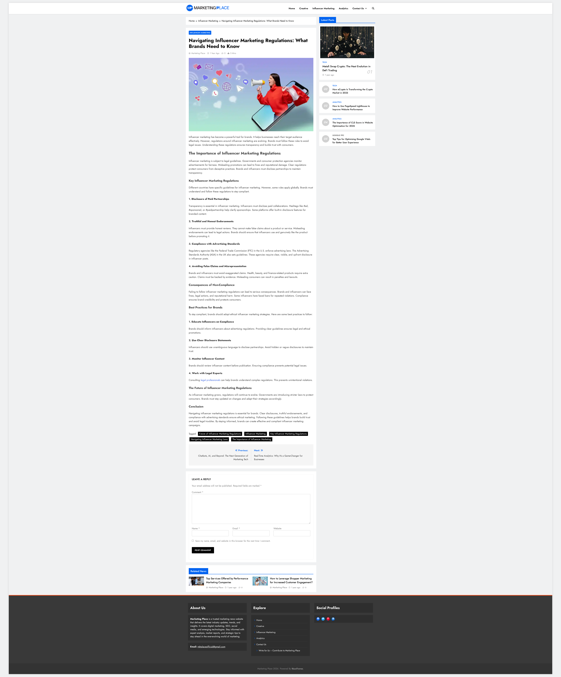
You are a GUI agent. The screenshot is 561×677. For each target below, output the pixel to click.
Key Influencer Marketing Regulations (288, 433)
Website (277, 528)
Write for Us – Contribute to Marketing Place (279, 650)
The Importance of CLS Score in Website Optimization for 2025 (353, 124)
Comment (197, 492)
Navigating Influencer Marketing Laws (209, 439)
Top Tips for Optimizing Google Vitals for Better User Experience (351, 141)
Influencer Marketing (323, 8)
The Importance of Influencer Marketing (251, 439)
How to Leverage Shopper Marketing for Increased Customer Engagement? (291, 580)
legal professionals (210, 380)
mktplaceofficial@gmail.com (211, 646)
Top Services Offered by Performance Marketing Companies (227, 580)
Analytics (343, 8)
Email (236, 528)
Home (292, 8)
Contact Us (358, 8)
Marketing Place (198, 53)
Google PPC (338, 135)
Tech (324, 62)
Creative (303, 8)
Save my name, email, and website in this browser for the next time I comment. (233, 541)
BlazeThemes (297, 668)
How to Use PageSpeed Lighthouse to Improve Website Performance (351, 108)
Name (196, 528)
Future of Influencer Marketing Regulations (220, 433)
